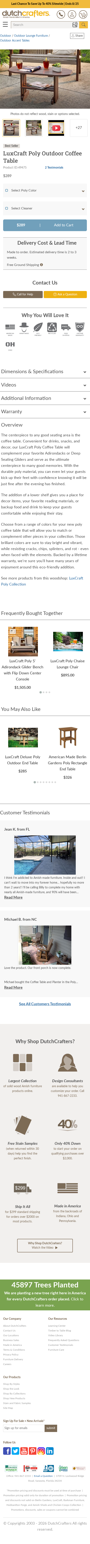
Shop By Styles (11, 1384)
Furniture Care (56, 1350)
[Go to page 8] (55, 782)
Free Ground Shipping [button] (23, 265)
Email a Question (43, 1476)
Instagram (41, 1451)
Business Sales (11, 1340)
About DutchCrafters (14, 1326)
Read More (13, 897)
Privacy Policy (10, 1354)
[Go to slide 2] (46, 963)
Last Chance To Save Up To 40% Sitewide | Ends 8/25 (45, 4)
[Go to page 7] (52, 782)
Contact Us (9, 1330)
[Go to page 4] (49, 692)
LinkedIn (50, 1451)
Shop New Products (14, 1398)
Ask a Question (67, 294)
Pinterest (32, 1451)
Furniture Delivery (13, 1359)
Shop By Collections (14, 1393)
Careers (7, 1364)
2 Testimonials (54, 167)
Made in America (12, 1345)
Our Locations (11, 1335)
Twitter (15, 1451)
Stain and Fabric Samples (17, 1403)
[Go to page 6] (49, 782)
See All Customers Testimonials (45, 1004)
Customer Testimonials (60, 1345)
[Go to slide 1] (43, 963)
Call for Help (24, 294)
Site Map (8, 1408)
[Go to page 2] (43, 692)
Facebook (7, 1451)
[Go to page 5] (46, 782)
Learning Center (57, 1326)
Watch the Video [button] (45, 1245)
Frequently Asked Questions (63, 1340)
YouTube (24, 1451)
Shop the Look (11, 1389)
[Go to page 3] (46, 692)
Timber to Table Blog (59, 1330)
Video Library (55, 1335)
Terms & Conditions (14, 1350)
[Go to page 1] (40, 692)
